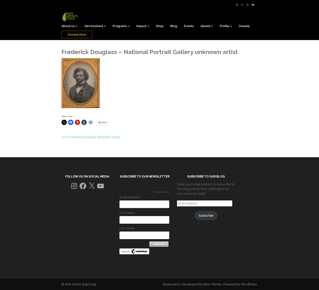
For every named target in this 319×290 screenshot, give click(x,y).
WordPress (249, 284)
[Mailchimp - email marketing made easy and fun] (134, 253)
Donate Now (77, 34)
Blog (173, 26)
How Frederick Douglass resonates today (90, 137)
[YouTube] (253, 4)
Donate (244, 26)
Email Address (130, 197)
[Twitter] (242, 4)
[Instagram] (247, 4)
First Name (127, 213)
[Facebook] (237, 4)
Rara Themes (212, 284)
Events (189, 26)
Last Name (127, 228)
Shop (159, 26)
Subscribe (206, 215)
